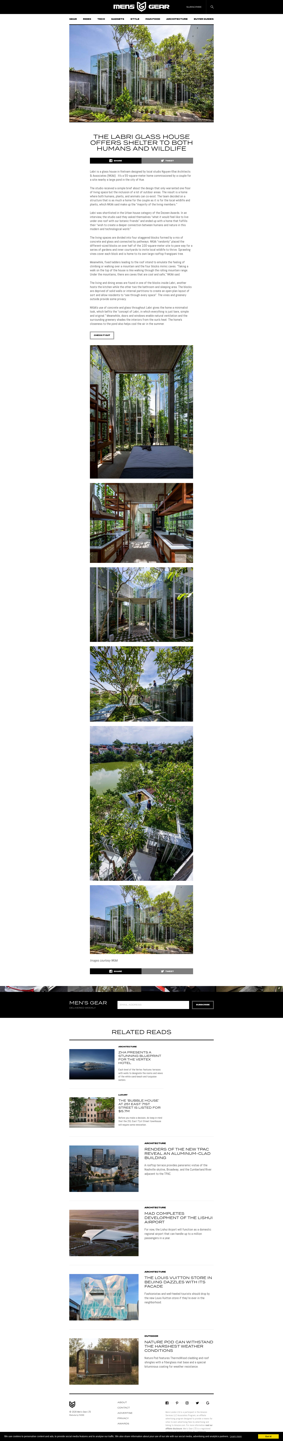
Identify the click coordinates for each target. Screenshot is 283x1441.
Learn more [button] (236, 1436)
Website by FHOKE (76, 1415)
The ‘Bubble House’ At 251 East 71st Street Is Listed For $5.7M (139, 1106)
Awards (123, 1423)
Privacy (123, 1418)
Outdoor (151, 1336)
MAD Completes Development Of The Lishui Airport (178, 1218)
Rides (87, 19)
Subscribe (203, 1004)
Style (134, 19)
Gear (73, 19)
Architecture (177, 19)
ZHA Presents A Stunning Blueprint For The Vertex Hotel (139, 1057)
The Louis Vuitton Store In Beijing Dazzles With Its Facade (178, 1282)
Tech (101, 19)
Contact (123, 1407)
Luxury (122, 1095)
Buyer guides (204, 19)
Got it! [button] (268, 1436)
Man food (152, 19)
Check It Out (102, 335)
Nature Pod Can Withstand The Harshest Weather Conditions (178, 1346)
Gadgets (117, 19)
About (122, 1402)
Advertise (125, 1413)
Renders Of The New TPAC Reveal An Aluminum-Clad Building (177, 1154)
